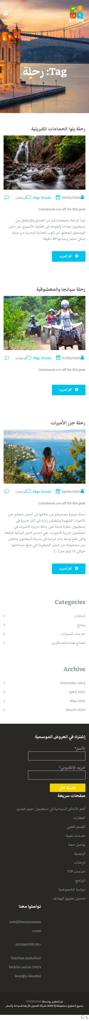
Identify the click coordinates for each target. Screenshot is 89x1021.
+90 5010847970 (28, 944)
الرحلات (21, 197)
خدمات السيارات (73, 634)
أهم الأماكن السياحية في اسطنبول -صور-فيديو (51, 809)
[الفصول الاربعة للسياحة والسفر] (76, 13)
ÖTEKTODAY (34, 1001)
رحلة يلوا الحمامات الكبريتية (58, 128)
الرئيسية (79, 853)
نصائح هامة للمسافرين (68, 642)
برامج (81, 625)
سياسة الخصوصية (71, 889)
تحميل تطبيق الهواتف (68, 898)
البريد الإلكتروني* (72, 767)
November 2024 (72, 683)
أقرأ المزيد (65, 256)
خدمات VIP (76, 871)
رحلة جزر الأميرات (68, 422)
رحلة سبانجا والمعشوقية (60, 289)
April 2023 (77, 692)
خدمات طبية (75, 835)
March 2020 (75, 710)
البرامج (80, 880)
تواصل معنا (76, 844)
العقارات (79, 818)
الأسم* (79, 748)
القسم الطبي (76, 826)
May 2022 (77, 701)
